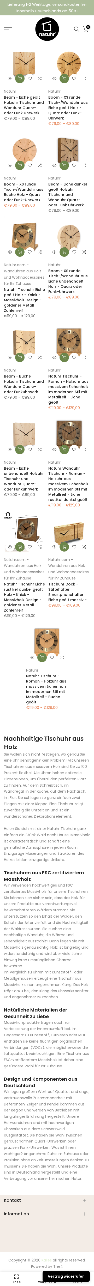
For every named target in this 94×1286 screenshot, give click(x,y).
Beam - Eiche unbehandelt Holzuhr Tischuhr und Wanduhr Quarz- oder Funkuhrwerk (24, 479)
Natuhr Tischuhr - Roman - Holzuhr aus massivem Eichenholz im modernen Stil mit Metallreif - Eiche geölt (68, 389)
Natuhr (10, 91)
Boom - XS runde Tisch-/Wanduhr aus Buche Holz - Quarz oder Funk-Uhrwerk (23, 192)
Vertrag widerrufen (66, 1276)
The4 (58, 1266)
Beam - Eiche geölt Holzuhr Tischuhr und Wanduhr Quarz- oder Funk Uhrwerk (24, 105)
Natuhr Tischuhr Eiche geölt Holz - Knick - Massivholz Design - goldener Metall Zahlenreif (24, 300)
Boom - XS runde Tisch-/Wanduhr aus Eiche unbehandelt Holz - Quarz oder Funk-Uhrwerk (68, 281)
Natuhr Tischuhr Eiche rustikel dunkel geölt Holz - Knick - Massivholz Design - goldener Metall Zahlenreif (24, 597)
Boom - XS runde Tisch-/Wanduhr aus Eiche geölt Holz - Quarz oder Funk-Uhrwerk (68, 108)
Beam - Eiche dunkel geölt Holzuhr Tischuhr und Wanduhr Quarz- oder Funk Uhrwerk (67, 195)
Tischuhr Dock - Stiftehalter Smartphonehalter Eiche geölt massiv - (67, 592)
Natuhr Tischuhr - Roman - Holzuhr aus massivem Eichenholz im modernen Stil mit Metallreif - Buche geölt (46, 689)
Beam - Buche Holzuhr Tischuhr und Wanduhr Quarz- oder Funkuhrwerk (24, 384)
